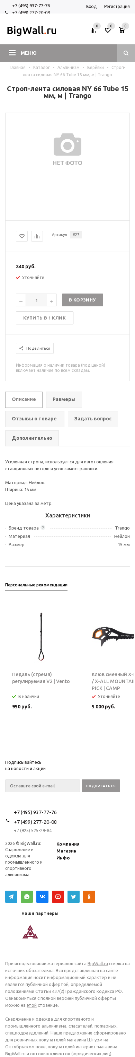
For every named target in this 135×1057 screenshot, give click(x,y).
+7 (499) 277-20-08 (31, 12)
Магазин (66, 850)
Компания (68, 843)
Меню (29, 53)
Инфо (63, 857)
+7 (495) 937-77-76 (31, 5)
